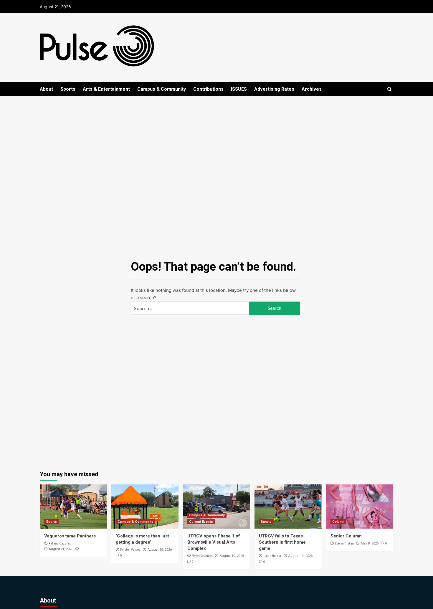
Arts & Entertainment (106, 89)
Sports (67, 89)
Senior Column (346, 536)
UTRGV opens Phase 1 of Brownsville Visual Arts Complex (213, 542)
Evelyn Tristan (344, 543)
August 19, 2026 (232, 556)
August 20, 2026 (160, 550)
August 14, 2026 (300, 556)
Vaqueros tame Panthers (70, 536)
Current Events (201, 522)
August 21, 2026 (61, 549)
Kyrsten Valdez (130, 549)
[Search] (389, 89)
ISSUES (239, 89)
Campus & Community (161, 89)
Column (338, 522)
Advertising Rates (274, 89)
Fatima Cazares (60, 543)
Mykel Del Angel (202, 556)
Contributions (208, 89)
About (46, 89)
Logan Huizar (272, 556)
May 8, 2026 (370, 543)
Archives (312, 89)
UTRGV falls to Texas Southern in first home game (282, 542)
